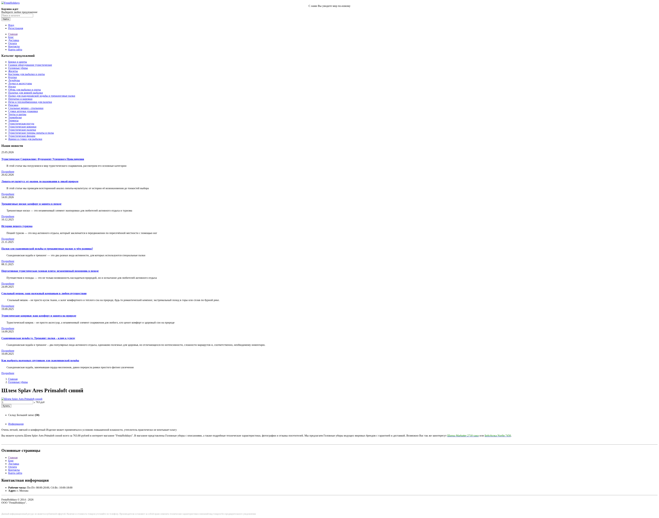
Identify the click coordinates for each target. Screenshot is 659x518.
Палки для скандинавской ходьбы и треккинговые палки (41, 95)
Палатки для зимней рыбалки (25, 92)
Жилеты (13, 71)
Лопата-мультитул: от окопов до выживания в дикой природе (39, 181)
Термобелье (15, 117)
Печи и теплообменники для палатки (30, 102)
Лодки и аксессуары (20, 83)
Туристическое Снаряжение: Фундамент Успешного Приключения (42, 159)
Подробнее (7, 171)
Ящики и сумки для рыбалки (25, 139)
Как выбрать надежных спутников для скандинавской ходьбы (40, 360)
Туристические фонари (21, 135)
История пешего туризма (16, 226)
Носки (12, 86)
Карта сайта (15, 49)
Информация (16, 423)
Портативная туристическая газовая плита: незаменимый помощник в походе (50, 270)
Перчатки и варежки (20, 98)
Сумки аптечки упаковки (23, 111)
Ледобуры (14, 80)
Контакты (14, 46)
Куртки (12, 77)
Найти (6, 19)
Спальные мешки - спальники (25, 108)
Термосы (13, 120)
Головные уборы (18, 68)
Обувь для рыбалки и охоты (24, 89)
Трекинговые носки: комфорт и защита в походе (31, 203)
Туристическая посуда (21, 123)
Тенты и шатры (17, 114)
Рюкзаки (13, 105)
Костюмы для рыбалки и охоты (26, 74)
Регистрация (15, 28)
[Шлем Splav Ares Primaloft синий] (21, 398)
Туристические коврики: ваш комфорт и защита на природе (38, 315)
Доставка (13, 40)
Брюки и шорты (17, 61)
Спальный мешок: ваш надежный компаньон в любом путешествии (43, 293)
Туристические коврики (22, 126)
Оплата (12, 43)
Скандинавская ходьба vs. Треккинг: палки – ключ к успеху (38, 338)
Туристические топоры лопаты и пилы (31, 132)
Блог (11, 37)
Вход (11, 25)
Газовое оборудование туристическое (30, 64)
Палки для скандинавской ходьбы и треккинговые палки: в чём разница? (47, 248)
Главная (13, 34)
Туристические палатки (22, 129)
